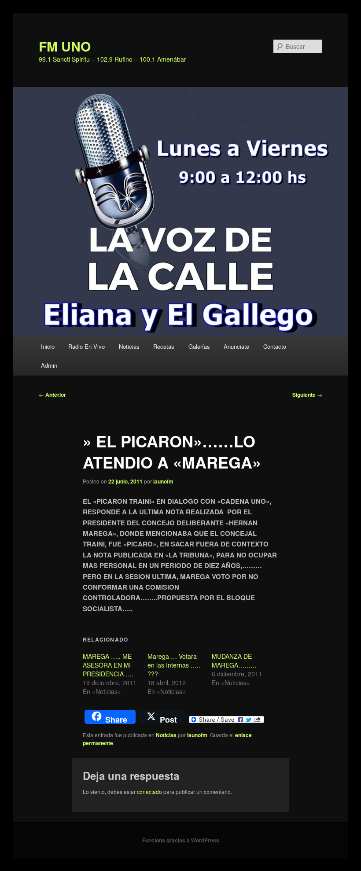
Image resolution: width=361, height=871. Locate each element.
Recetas (163, 346)
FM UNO (65, 46)
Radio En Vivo (86, 346)
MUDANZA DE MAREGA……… (234, 660)
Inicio (48, 346)
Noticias (129, 346)
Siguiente (307, 395)
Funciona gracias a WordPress (180, 840)
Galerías (199, 346)
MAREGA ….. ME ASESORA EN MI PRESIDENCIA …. (108, 665)
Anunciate (236, 346)
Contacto (274, 346)
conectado (149, 791)
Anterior (52, 395)
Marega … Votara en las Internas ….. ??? (173, 665)
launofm (163, 481)
